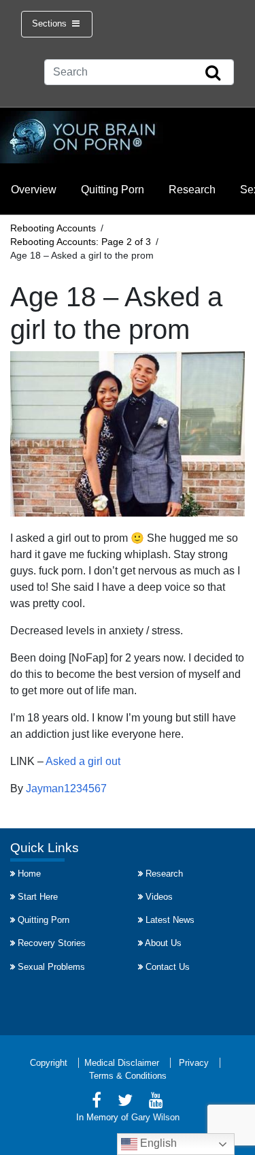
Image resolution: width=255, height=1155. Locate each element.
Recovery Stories (52, 943)
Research (192, 189)
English (157, 1143)
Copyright (48, 1063)
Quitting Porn (112, 189)
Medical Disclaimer (121, 1063)
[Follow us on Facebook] (96, 1102)
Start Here (38, 897)
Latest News (170, 920)
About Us (163, 943)
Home (29, 873)
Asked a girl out (83, 761)
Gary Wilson (155, 1117)
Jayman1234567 (66, 788)
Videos (159, 897)
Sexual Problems (51, 967)
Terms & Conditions (128, 1076)
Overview (33, 189)
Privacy (194, 1063)
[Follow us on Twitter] (125, 1102)
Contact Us (168, 967)
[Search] (212, 73)
